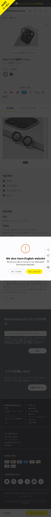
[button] (8, 8)
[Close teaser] (16, 3)
